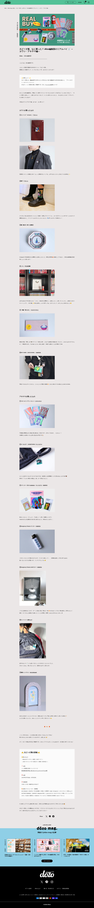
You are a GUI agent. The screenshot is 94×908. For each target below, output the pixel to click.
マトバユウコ (39, 444)
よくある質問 (21, 894)
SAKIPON (38, 352)
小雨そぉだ (29, 619)
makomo (32, 485)
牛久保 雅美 (27, 266)
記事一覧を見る (47, 861)
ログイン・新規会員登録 (63, 888)
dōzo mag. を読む (11, 8)
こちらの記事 (50, 84)
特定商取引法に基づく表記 (70, 894)
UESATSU (45, 485)
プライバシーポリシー (51, 894)
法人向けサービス (42, 894)
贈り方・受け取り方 (49, 888)
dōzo (5, 8)
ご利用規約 (58, 894)
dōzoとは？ (38, 888)
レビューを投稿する (34, 894)
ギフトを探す (28, 888)
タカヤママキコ (34, 310)
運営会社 (62, 894)
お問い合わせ (27, 894)
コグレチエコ (38, 401)
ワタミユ (35, 115)
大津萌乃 (31, 225)
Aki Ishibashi (33, 672)
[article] (17, 848)
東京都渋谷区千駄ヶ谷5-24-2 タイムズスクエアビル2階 (34, 770)
